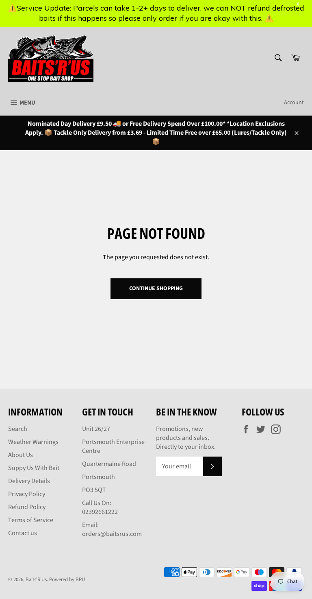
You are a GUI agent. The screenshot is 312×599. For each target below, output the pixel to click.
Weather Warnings (33, 441)
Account (294, 102)
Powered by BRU (67, 579)
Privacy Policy (26, 494)
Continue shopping (156, 288)
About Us (20, 454)
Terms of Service (30, 520)
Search (17, 428)
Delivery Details (29, 481)
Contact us (22, 533)
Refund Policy (27, 507)
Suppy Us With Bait (33, 467)
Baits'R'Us (36, 579)
